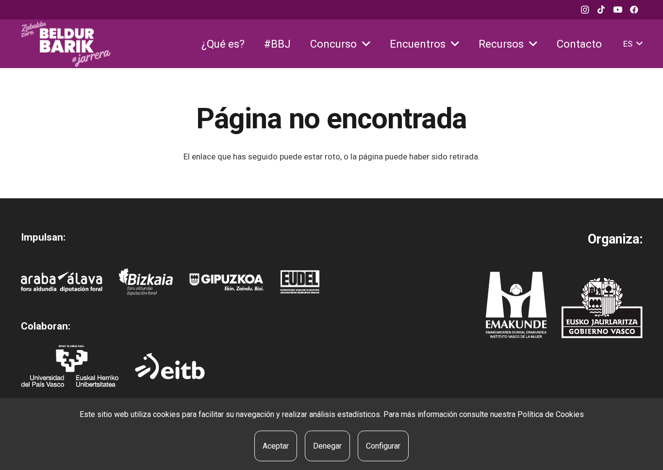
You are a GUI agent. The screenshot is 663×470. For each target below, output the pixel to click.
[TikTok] (601, 9)
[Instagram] (585, 9)
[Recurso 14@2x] (516, 305)
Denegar (327, 446)
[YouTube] (618, 9)
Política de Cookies (550, 414)
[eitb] (170, 366)
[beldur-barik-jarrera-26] (66, 44)
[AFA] (62, 282)
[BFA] (146, 282)
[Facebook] (634, 9)
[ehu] (69, 366)
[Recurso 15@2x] (602, 307)
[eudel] (299, 282)
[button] (366, 44)
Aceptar (276, 446)
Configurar (383, 446)
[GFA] (226, 282)
